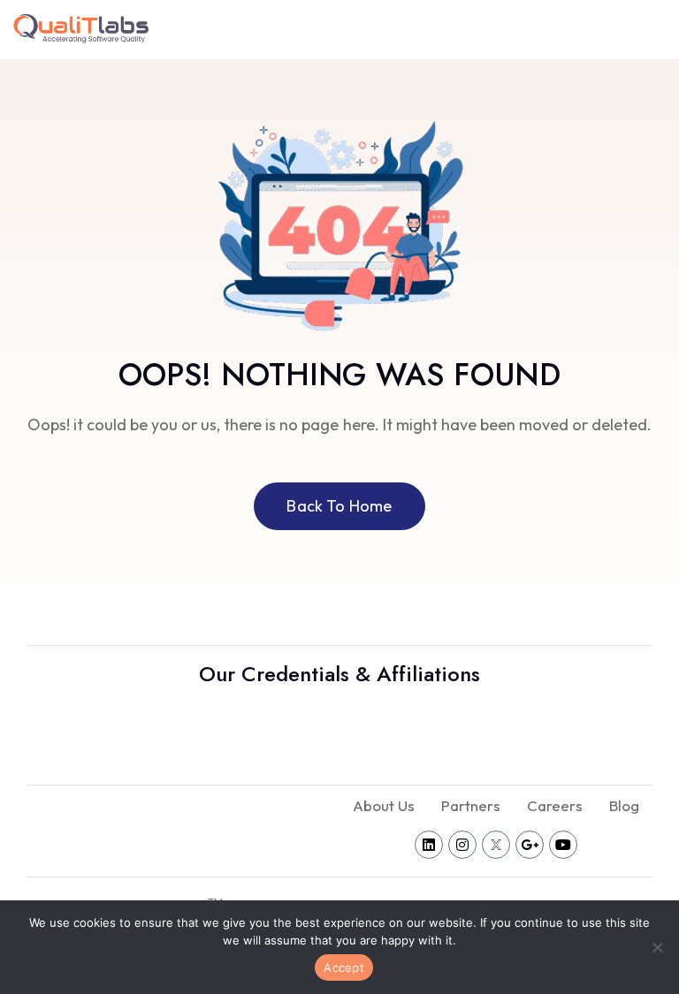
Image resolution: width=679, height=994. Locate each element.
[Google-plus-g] (529, 845)
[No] (657, 947)
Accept (344, 967)
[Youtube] (563, 845)
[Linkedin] (429, 845)
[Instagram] (462, 845)
